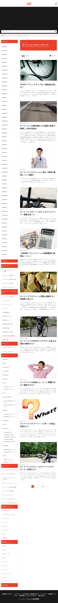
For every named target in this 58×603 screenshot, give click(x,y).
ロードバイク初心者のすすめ (10, 502)
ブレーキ (5, 569)
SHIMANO (5, 428)
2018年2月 (4, 203)
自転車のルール (6, 320)
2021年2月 (4, 62)
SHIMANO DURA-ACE (10, 437)
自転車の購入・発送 (8, 332)
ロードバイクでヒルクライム (10, 469)
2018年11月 (5, 168)
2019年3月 (4, 152)
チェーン (5, 561)
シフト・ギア (6, 553)
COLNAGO (6, 375)
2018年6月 (4, 187)
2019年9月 (4, 129)
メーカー (5, 355)
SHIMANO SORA (9, 439)
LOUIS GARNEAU (7, 397)
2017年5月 (4, 238)
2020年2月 (4, 109)
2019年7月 (4, 136)
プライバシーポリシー (31, 595)
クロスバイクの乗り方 (8, 275)
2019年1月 (4, 160)
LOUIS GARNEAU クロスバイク (9, 401)
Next (43, 486)
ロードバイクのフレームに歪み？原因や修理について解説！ (37, 173)
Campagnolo (6, 367)
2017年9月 (4, 223)
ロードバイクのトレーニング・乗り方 (9, 478)
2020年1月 (4, 113)
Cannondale (6, 371)
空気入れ (5, 538)
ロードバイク (10, 35)
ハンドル (5, 565)
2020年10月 (5, 78)
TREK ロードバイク (9, 462)
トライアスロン (6, 300)
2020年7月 (4, 89)
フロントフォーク (7, 573)
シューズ (5, 522)
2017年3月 (4, 246)
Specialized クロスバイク (10, 449)
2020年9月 (4, 82)
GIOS (4, 393)
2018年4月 (4, 195)
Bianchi (4, 363)
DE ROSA (5, 379)
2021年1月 (4, 66)
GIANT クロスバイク (10, 386)
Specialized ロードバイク (10, 451)
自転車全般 (5, 585)
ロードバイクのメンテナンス (21, 35)
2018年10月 (5, 172)
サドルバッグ (6, 518)
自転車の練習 (6, 328)
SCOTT (5, 424)
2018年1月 (4, 207)
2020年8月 (4, 85)
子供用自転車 (6, 312)
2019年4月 (4, 148)
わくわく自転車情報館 (33, 599)
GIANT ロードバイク (10, 389)
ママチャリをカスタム (8, 351)
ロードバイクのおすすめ (9, 473)
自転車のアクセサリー (8, 506)
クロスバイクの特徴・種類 (9, 279)
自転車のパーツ (6, 542)
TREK (4, 455)
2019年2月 (4, 156)
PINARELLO (6, 420)
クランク (5, 546)
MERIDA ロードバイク (10, 416)
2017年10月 (5, 219)
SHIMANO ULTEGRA (10, 441)
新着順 (23, 55)
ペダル (4, 577)
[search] (55, 31)
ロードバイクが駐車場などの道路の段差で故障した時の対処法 (37, 127)
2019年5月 (4, 144)
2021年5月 (4, 50)
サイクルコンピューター (9, 514)
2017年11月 (5, 215)
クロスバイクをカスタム (9, 287)
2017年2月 (4, 250)
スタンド (5, 526)
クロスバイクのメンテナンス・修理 (9, 270)
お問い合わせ (41, 595)
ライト (4, 534)
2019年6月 (4, 140)
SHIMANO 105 (8, 432)
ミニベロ (5, 308)
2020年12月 (5, 70)
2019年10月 (5, 125)
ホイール (5, 581)
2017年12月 (5, 211)
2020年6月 (4, 93)
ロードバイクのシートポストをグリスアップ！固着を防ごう (38, 213)
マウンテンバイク (7, 304)
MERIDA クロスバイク (10, 414)
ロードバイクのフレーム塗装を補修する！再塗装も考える (37, 297)
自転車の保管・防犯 (8, 324)
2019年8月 (4, 133)
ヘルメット (5, 530)
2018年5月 (4, 191)
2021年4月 (4, 54)
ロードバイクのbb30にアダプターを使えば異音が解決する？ (38, 342)
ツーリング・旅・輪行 (8, 296)
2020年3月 (4, 105)
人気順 (27, 55)
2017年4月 (4, 242)
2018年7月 (4, 183)
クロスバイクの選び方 (8, 283)
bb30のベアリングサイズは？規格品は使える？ (38, 85)
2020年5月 (4, 97)
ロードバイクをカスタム (9, 498)
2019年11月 (5, 121)
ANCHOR (5, 359)
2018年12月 (5, 164)
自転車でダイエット (8, 316)
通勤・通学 (5, 339)
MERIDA (5, 410)
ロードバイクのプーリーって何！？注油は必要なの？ (37, 424)
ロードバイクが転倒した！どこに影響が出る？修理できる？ (37, 383)
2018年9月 (4, 176)
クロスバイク (6, 266)
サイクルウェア (6, 510)
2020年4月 (4, 101)
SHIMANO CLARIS (9, 434)
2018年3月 (4, 199)
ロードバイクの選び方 (8, 491)
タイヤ (4, 557)
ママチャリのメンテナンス (9, 347)
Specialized (5, 445)
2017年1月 (4, 254)
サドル (4, 549)
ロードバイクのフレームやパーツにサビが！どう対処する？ (37, 467)
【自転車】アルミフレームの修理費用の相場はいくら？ (37, 254)
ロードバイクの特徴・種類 (9, 487)
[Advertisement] (29, 18)
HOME (3, 35)
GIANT (5, 383)
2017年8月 (4, 227)
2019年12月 (5, 117)
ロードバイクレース (8, 495)
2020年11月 (5, 74)
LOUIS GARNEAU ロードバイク (9, 405)
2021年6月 (4, 46)
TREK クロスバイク (9, 459)
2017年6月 (4, 234)
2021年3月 (4, 58)
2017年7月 (4, 231)
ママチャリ (5, 343)
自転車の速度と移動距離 (9, 335)
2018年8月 (4, 180)
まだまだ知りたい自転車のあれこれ (9, 291)
